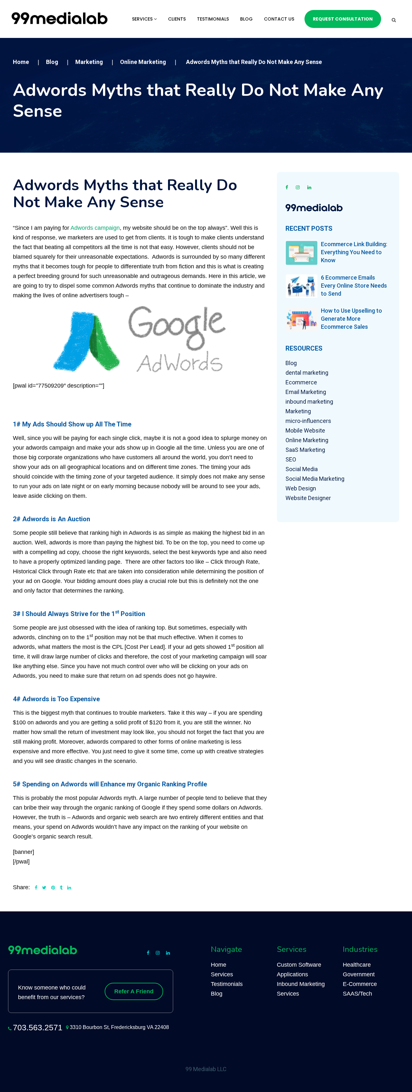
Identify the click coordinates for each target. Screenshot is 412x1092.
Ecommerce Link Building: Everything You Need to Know (354, 252)
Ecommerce (301, 382)
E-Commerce (360, 984)
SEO (291, 459)
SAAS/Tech (357, 993)
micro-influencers (308, 420)
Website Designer (308, 498)
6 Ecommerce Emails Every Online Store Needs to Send (354, 285)
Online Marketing (307, 440)
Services (143, 19)
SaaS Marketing (305, 449)
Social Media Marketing (315, 478)
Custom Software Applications (299, 970)
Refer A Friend (134, 991)
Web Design (301, 488)
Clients (177, 19)
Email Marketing (306, 392)
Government (359, 974)
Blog (246, 19)
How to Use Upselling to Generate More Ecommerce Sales (351, 318)
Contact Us (279, 19)
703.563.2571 (37, 1027)
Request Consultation (343, 19)
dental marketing (307, 372)
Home (218, 965)
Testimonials (213, 19)
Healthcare (357, 965)
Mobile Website (305, 430)
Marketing (298, 411)
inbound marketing (309, 401)
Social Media (302, 469)
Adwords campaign (95, 228)
